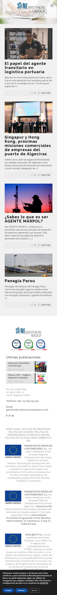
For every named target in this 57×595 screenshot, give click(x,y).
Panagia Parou (20, 281)
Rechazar (21, 590)
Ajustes (34, 590)
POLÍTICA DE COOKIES (21, 432)
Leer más (45, 93)
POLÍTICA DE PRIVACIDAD (36, 429)
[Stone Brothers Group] (31, 7)
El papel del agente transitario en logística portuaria (25, 67)
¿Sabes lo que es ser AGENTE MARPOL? (26, 219)
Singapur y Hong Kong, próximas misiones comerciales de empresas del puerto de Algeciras (28, 145)
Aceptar (8, 590)
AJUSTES (44, 583)
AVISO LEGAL (13, 429)
